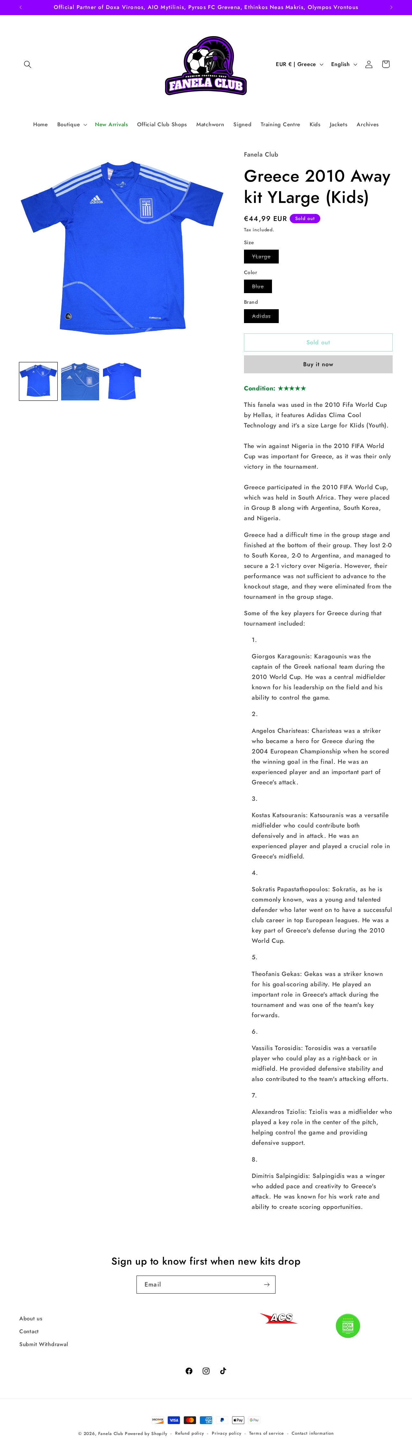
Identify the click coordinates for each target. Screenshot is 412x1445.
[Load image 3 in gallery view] (122, 381)
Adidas (265, 317)
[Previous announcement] (21, 7)
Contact (29, 1331)
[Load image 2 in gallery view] (80, 381)
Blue (262, 287)
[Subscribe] (266, 1285)
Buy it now (318, 364)
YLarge (265, 257)
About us (30, 1318)
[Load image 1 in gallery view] (38, 381)
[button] (27, 64)
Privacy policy (226, 1433)
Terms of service (266, 1433)
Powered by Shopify (146, 1434)
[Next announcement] (391, 7)
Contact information (313, 1433)
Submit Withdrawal (43, 1344)
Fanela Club (110, 1434)
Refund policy (189, 1433)
